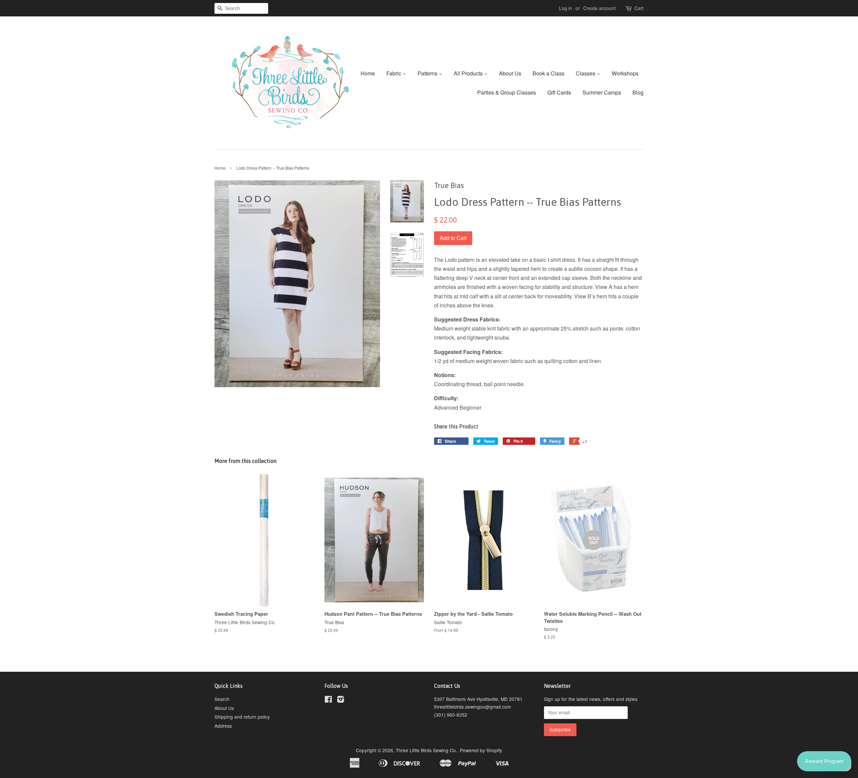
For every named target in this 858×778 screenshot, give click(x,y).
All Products (469, 73)
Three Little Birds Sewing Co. (426, 750)
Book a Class (548, 73)
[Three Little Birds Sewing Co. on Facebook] (328, 700)
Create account (599, 8)
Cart (639, 8)
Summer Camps (602, 92)
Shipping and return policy (242, 716)
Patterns (428, 73)
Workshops (625, 73)
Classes (586, 73)
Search (222, 699)
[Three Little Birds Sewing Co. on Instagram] (340, 700)
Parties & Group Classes (506, 92)
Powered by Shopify (481, 750)
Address (223, 725)
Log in (565, 8)
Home (368, 73)
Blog (638, 92)
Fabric (394, 73)
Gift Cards (559, 92)
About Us (510, 73)
